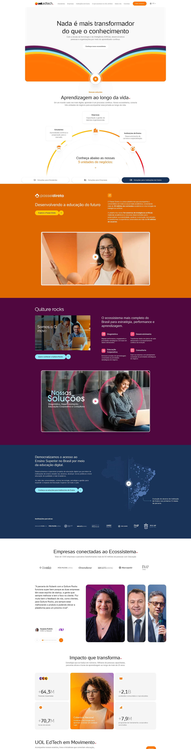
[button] (140, 4)
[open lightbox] (95, 401)
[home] (44, 3)
